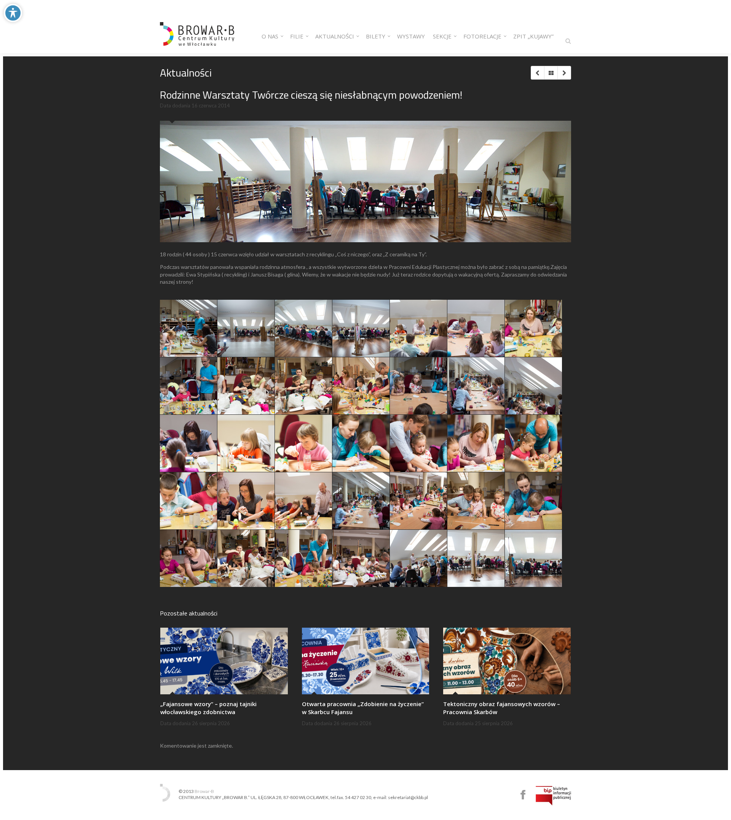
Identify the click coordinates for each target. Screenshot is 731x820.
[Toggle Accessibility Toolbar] (13, 13)
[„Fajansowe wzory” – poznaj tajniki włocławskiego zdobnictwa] (224, 661)
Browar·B (204, 791)
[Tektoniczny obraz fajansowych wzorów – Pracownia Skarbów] (507, 661)
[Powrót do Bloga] (550, 72)
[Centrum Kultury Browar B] (197, 26)
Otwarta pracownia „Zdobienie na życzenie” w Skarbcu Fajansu (363, 708)
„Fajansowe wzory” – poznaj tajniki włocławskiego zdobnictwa (208, 708)
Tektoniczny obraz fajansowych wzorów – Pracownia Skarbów (501, 708)
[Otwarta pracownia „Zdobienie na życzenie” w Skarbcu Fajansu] (365, 661)
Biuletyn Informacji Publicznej (553, 796)
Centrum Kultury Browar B (522, 794)
